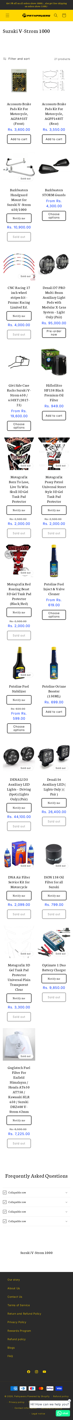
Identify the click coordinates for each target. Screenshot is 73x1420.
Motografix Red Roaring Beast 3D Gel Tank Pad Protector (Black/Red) (19, 593)
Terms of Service (18, 1305)
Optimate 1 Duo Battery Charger (54, 967)
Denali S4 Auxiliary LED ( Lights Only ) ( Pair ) (54, 786)
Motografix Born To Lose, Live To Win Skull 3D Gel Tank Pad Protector (19, 489)
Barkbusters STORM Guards (54, 192)
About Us (13, 1288)
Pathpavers (20, 1396)
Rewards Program (19, 1330)
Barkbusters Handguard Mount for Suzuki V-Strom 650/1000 (19, 199)
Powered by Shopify (38, 1396)
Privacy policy (17, 1402)
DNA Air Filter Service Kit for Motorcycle (19, 881)
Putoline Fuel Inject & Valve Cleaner (54, 588)
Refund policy (16, 1339)
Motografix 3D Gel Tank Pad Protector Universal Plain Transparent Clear (19, 977)
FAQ (10, 1356)
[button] (7, 15)
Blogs (11, 1347)
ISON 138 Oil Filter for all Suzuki (54, 881)
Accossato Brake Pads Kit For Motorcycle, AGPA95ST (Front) (19, 113)
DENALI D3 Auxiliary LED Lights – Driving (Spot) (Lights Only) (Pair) (19, 789)
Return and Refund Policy (24, 1313)
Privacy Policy (16, 1322)
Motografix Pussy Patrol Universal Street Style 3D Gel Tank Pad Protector (54, 489)
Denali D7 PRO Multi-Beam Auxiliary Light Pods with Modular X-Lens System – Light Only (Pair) (54, 302)
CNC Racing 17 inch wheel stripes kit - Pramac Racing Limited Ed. (19, 297)
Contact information (26, 1408)
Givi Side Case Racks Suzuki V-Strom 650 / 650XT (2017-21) (19, 395)
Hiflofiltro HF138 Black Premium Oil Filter (54, 392)
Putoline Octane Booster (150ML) (54, 691)
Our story (13, 1279)
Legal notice (38, 1413)
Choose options (54, 215)
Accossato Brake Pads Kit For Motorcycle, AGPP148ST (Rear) (54, 113)
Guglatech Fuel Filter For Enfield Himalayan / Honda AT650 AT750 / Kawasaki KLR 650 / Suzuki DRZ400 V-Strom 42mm (19, 1089)
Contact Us (14, 1296)
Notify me (19, 218)
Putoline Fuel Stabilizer (19, 688)
